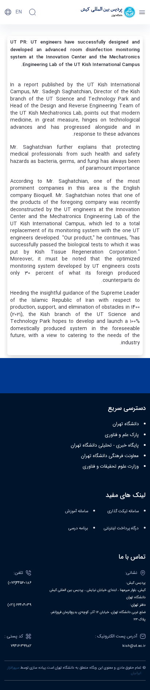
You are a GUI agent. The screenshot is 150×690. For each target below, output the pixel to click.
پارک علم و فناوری (122, 435)
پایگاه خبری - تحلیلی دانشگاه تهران (105, 445)
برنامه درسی (78, 528)
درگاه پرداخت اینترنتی (121, 528)
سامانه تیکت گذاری (123, 511)
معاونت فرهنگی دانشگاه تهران (110, 456)
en (19, 12)
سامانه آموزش (76, 511)
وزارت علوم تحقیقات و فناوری (111, 467)
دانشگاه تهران (125, 424)
